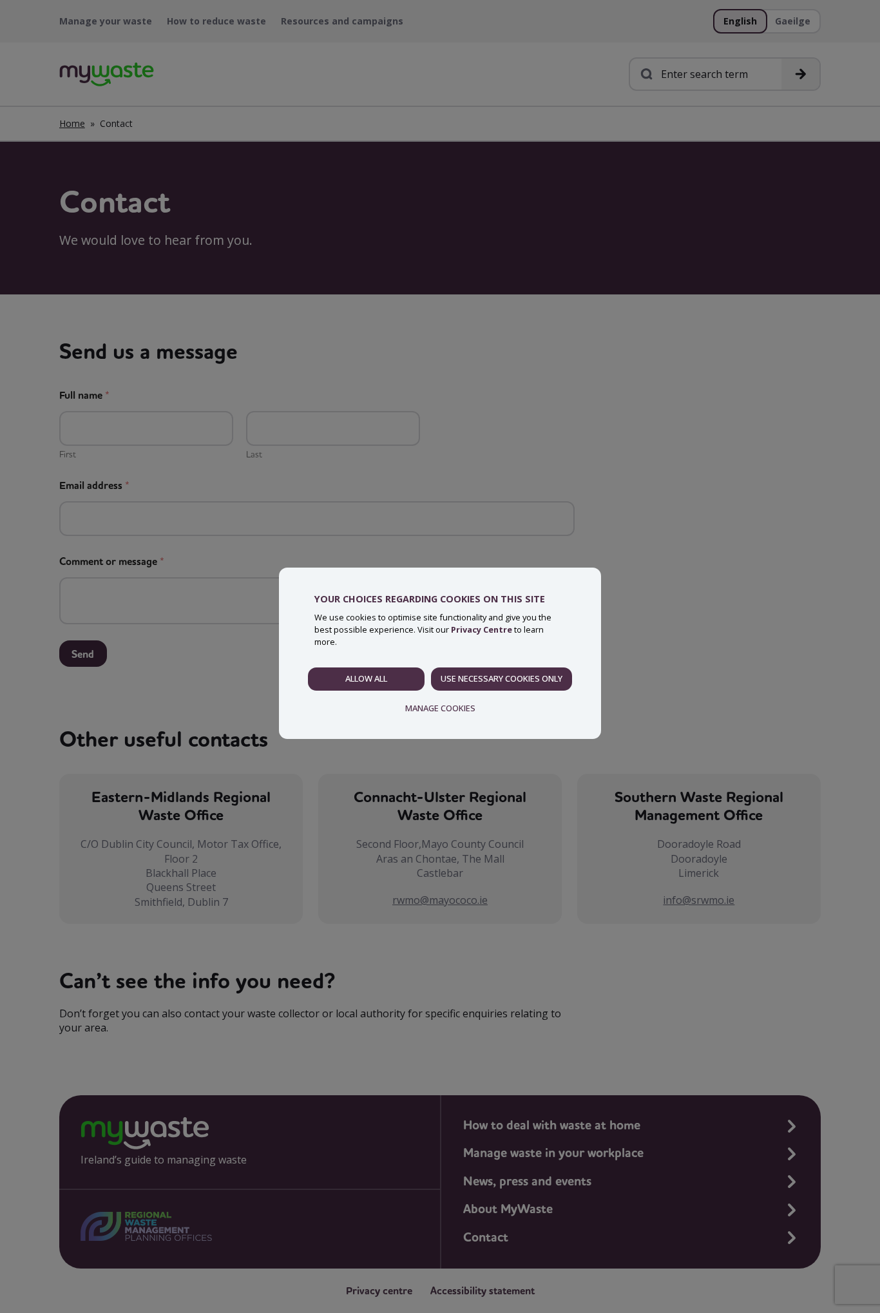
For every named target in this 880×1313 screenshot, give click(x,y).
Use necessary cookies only (501, 678)
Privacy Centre (481, 629)
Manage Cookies (440, 708)
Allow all (366, 678)
